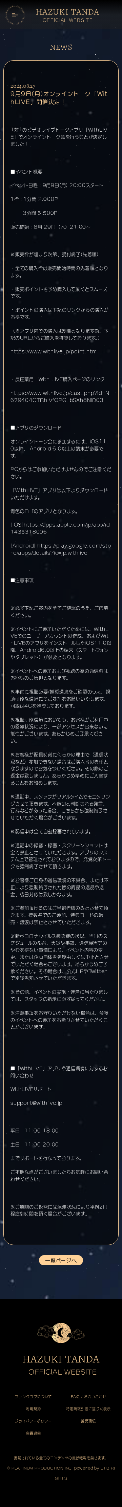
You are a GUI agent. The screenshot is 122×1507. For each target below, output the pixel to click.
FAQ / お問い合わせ (88, 1396)
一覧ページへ (61, 1260)
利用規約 (33, 1409)
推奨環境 (88, 1421)
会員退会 (33, 1433)
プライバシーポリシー (33, 1421)
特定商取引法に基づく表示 (88, 1409)
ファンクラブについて (33, 1396)
